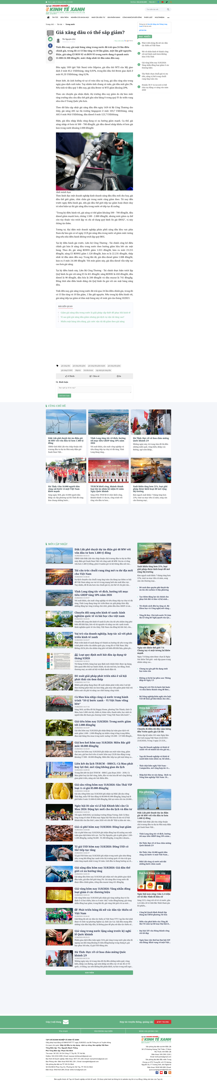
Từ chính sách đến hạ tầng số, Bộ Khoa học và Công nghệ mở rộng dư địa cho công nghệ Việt (154, 607)
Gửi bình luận (64, 396)
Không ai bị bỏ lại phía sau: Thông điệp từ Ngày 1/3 (155, 679)
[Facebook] (158, 2)
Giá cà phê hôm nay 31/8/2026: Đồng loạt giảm (103, 826)
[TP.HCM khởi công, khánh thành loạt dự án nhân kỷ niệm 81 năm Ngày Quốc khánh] (108, 470)
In (120, 376)
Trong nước (146, 545)
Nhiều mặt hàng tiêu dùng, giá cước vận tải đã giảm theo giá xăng (93, 321)
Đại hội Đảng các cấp (152, 873)
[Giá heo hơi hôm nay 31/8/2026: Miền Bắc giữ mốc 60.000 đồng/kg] (59, 749)
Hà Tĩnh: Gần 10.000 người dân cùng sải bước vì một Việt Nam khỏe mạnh (64, 489)
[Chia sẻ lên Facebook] (50, 45)
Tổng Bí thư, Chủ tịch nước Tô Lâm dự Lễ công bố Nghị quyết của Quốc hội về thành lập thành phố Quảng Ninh (155, 616)
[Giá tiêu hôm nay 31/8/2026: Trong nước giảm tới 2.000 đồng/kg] (59, 728)
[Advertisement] (94, 345)
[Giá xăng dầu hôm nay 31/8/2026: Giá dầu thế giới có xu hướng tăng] (59, 874)
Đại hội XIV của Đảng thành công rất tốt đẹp (154, 932)
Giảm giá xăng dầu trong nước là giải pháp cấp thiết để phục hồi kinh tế (95, 312)
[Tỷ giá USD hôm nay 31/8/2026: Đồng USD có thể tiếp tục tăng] (59, 853)
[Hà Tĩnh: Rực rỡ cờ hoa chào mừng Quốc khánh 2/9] (151, 422)
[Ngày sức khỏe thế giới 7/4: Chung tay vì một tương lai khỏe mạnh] (154, 634)
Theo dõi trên (119, 41)
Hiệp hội (144, 707)
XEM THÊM (89, 973)
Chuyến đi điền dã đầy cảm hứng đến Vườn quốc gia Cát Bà (154, 730)
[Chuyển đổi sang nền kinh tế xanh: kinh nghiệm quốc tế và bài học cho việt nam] (59, 619)
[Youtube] (162, 2)
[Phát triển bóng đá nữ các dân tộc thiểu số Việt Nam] (59, 916)
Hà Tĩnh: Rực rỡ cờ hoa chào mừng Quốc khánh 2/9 (151, 439)
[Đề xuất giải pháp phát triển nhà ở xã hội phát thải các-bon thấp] (59, 682)
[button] (152, 2)
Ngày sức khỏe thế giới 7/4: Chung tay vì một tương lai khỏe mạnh (153, 650)
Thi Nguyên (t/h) (68, 39)
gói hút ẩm (142, 30)
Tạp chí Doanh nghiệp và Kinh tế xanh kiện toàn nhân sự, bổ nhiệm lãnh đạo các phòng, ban (155, 757)
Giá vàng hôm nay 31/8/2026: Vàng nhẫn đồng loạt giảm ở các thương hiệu (102, 890)
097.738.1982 (163, 1022)
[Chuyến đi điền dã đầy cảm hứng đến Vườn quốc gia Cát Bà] (154, 715)
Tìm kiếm (168, 9)
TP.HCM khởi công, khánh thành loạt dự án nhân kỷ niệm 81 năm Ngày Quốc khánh (107, 489)
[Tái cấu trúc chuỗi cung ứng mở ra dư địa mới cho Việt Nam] (59, 577)
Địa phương (146, 791)
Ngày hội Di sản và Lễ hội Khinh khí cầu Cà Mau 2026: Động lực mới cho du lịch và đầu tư (103, 807)
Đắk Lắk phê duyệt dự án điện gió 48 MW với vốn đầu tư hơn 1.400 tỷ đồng (66, 440)
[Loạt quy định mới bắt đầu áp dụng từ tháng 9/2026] (59, 661)
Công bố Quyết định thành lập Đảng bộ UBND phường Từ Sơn (153, 913)
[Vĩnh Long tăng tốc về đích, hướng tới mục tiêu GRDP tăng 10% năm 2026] (108, 422)
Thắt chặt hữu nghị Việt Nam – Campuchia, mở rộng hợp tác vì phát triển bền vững (153, 767)
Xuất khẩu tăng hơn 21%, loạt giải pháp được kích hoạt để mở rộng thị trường (150, 489)
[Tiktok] (166, 2)
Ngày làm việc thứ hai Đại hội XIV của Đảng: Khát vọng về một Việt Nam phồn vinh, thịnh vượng (154, 941)
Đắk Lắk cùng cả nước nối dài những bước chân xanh (152, 862)
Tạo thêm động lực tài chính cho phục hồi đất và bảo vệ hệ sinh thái (154, 598)
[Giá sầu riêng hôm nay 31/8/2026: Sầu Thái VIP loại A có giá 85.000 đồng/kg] (59, 791)
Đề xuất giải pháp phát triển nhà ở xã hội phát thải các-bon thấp (101, 677)
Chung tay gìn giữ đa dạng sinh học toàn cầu (153, 670)
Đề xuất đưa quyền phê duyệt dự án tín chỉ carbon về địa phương (154, 588)
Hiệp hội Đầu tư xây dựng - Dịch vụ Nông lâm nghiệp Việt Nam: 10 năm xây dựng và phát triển (155, 776)
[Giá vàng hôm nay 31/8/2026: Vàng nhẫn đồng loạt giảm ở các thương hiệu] (59, 895)
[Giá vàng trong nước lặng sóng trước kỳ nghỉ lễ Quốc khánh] (59, 937)
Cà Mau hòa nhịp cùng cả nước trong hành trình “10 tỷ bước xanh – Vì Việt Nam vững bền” (101, 700)
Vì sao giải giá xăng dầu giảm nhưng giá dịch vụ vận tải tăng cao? (92, 317)
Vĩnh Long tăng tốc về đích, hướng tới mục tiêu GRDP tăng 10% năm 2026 (108, 440)
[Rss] (171, 2)
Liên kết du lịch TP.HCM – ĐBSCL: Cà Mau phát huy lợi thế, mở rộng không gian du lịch (104, 765)
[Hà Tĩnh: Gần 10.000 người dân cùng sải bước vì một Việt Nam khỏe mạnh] (66, 470)
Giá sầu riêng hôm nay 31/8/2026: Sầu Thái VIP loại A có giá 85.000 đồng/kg (103, 786)
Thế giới (144, 626)
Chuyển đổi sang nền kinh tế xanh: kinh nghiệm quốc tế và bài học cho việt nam (100, 614)
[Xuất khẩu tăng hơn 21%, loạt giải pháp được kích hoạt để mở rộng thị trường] (151, 470)
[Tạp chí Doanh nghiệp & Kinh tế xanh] (65, 9)
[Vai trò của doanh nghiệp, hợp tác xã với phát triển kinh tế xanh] (59, 640)
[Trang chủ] (48, 17)
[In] (50, 59)
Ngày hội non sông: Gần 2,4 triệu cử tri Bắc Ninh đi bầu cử (153, 895)
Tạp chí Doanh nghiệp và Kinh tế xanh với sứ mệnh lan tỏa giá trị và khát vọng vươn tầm (154, 748)
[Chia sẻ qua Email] (50, 52)
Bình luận (50, 33)
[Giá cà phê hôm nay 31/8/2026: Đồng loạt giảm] (59, 833)
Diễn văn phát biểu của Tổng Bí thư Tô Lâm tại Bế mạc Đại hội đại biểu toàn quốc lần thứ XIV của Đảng (154, 922)
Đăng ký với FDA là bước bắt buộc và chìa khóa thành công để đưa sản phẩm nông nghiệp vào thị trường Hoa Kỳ (154, 688)
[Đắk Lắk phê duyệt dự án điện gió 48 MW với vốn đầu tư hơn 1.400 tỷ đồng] (66, 422)
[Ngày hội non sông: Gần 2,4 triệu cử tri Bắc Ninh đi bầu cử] (154, 880)
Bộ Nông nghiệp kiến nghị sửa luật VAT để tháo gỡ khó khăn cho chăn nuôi (155, 697)
